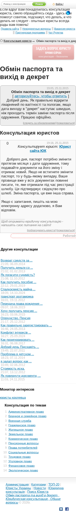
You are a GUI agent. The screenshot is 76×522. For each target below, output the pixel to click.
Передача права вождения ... (22, 303)
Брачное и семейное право (27, 416)
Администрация (17, 484)
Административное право (26, 411)
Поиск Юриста (37, 491)
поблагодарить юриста (41, 230)
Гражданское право (21, 425)
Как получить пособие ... (18, 282)
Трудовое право (19, 456)
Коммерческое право (23, 438)
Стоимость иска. (13, 368)
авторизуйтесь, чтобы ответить (41, 96)
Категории (38, 484)
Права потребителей (22, 447)
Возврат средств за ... (17, 260)
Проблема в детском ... (17, 354)
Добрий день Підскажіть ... (20, 347)
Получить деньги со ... (17, 267)
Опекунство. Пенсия (15, 318)
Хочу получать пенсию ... (19, 311)
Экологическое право (23, 470)
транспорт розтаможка (17, 296)
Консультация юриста (17, 40)
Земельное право (20, 434)
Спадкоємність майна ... (18, 289)
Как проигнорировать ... (17, 339)
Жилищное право (20, 429)
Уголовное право (20, 461)
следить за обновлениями (39, 123)
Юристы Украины (18, 488)
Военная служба (19, 420)
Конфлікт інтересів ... (16, 332)
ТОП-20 (53, 484)
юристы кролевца (13, 397)
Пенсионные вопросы (23, 443)
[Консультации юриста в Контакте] (61, 509)
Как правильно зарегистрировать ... (26, 325)
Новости (40, 488)
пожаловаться (65, 123)
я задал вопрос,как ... (16, 361)
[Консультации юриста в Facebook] (67, 509)
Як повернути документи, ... (21, 375)
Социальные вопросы (23, 452)
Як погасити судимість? (18, 275)
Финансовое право (21, 465)
